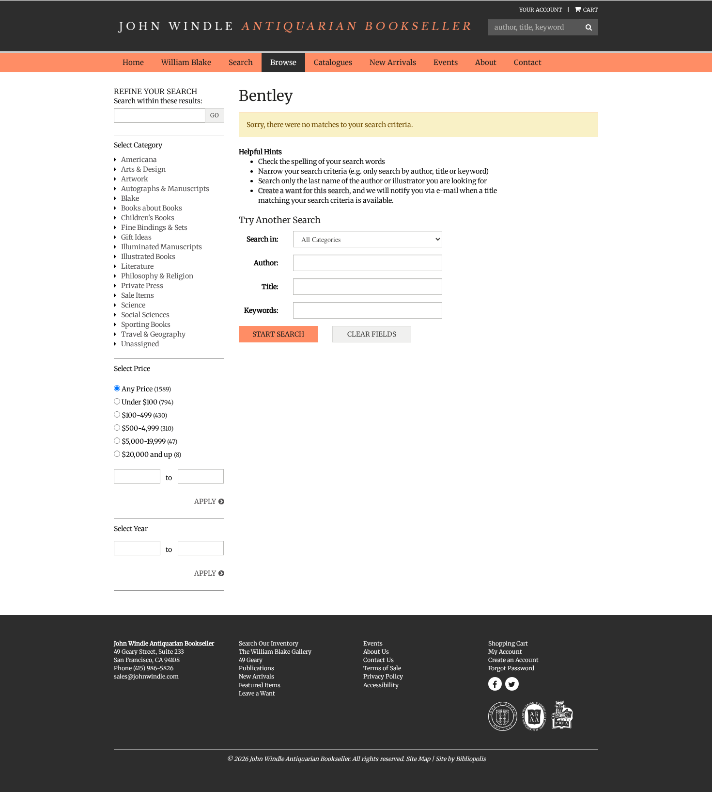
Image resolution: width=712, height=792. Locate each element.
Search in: (263, 239)
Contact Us (378, 659)
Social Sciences (145, 314)
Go (214, 115)
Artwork (134, 179)
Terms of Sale (382, 668)
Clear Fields (371, 334)
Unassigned (140, 343)
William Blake (186, 62)
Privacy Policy (383, 676)
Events (445, 62)
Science (133, 305)
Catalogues (333, 62)
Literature (137, 266)
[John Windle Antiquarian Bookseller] (294, 26)
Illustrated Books (148, 256)
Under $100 (146, 402)
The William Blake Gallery (275, 651)
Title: (270, 286)
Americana (139, 159)
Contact (528, 62)
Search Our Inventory (268, 643)
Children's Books (147, 217)
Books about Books (151, 208)
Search (241, 62)
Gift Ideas (136, 237)
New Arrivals (393, 62)
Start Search (278, 334)
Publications (256, 668)
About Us (376, 651)
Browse (283, 62)
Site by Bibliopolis (460, 758)
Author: (266, 263)
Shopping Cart (508, 643)
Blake (130, 198)
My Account (505, 651)
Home (133, 62)
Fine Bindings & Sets (154, 227)
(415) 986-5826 (153, 668)
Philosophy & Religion (157, 276)
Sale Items (137, 295)
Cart (590, 9)
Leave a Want (257, 693)
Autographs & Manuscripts (165, 188)
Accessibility (381, 685)
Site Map (418, 758)
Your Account (540, 9)
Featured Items (259, 685)
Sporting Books (145, 324)
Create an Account (513, 659)
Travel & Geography (153, 334)
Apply (205, 501)
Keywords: (261, 310)
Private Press (142, 285)
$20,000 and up (150, 454)
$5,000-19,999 (148, 441)
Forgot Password (511, 668)
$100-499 (143, 415)
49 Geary (251, 659)
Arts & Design (143, 169)
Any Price (145, 389)
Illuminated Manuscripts (161, 246)
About (485, 62)
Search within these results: (158, 101)
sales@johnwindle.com (146, 676)
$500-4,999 (146, 428)
